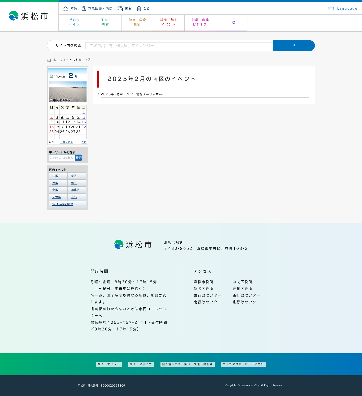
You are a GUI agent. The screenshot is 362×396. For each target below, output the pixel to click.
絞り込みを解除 (62, 204)
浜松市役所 (204, 282)
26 (67, 131)
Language (347, 8)
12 (67, 121)
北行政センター (247, 302)
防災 (74, 8)
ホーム (57, 59)
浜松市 (29, 16)
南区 (74, 183)
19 (67, 126)
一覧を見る (66, 142)
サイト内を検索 (68, 45)
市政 (231, 22)
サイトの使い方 (141, 364)
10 (57, 121)
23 (51, 131)
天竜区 (56, 197)
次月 (84, 142)
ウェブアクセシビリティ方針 (243, 364)
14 (78, 121)
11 (62, 121)
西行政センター (247, 295)
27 (73, 131)
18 (62, 126)
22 (83, 126)
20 (73, 126)
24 (57, 131)
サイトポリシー (109, 364)
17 (57, 126)
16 (51, 126)
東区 (74, 175)
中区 (55, 175)
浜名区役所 (204, 288)
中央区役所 (243, 282)
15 (83, 121)
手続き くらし (74, 22)
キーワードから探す (62, 152)
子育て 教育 (106, 22)
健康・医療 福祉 (137, 22)
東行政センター (208, 295)
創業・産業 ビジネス (200, 22)
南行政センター (208, 302)
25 (62, 131)
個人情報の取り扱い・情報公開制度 (187, 364)
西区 (55, 183)
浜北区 (75, 189)
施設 (128, 8)
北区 (55, 189)
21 (78, 126)
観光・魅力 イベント (169, 22)
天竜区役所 (243, 288)
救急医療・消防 (100, 8)
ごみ (146, 8)
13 (73, 121)
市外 (74, 197)
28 (78, 131)
